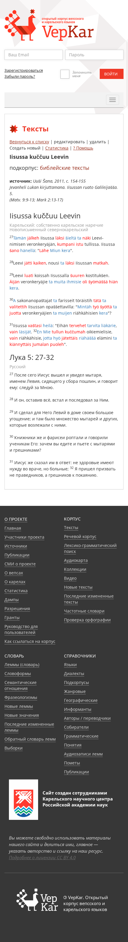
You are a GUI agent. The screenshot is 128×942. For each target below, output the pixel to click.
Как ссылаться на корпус (29, 641)
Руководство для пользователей (21, 629)
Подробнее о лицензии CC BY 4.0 (42, 857)
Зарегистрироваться (23, 70)
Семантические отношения (20, 685)
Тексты (71, 527)
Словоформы (17, 673)
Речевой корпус (80, 536)
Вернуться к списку (29, 141)
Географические (81, 700)
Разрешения (17, 608)
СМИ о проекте (20, 564)
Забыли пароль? (19, 76)
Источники (15, 546)
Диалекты (74, 673)
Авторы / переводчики (87, 718)
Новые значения (21, 715)
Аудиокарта (76, 560)
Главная (12, 528)
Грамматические (81, 736)
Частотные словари (84, 611)
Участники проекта (24, 537)
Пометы (72, 763)
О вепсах (13, 573)
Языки (70, 664)
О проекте (15, 519)
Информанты (77, 709)
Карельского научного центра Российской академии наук (78, 802)
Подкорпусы (76, 682)
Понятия (73, 745)
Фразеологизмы (20, 697)
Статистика (56, 148)
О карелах (14, 582)
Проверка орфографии (87, 620)
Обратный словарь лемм (30, 739)
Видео (70, 578)
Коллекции (75, 569)
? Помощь (83, 148)
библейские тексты (64, 167)
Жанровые (75, 691)
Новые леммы (18, 706)
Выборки (13, 748)
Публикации (16, 555)
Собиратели (76, 727)
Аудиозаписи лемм (83, 754)
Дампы (11, 599)
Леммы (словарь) (21, 664)
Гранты (12, 617)
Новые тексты (78, 587)
